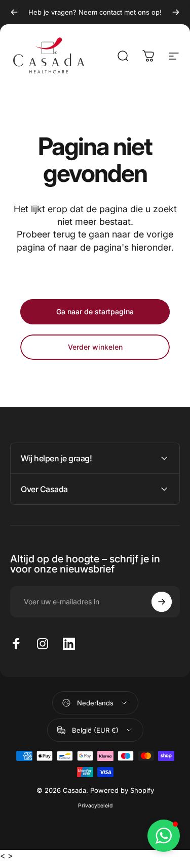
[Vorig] (14, 12)
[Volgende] (176, 12)
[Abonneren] (161, 602)
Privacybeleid (95, 805)
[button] (163, 836)
